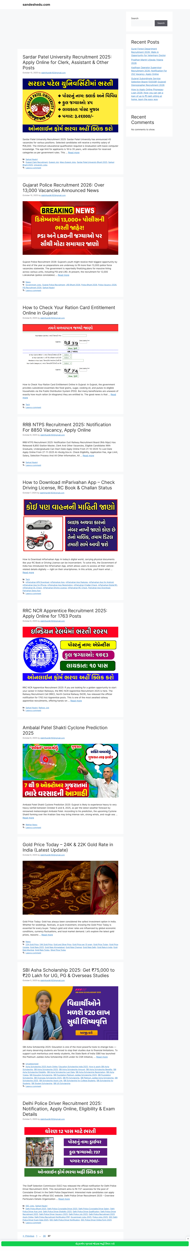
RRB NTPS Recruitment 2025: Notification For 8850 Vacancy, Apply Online (67, 427)
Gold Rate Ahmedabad (55, 947)
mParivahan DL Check (32, 588)
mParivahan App (57, 582)
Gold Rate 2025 (37, 947)
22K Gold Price (32, 944)
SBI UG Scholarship (61, 1083)
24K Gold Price (46, 944)
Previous (28, 1236)
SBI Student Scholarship (41, 1083)
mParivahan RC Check (77, 588)
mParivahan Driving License (55, 588)
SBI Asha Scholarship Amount (72, 1069)
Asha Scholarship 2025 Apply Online (42, 1066)
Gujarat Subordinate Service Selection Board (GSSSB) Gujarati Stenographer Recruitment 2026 (148, 81)
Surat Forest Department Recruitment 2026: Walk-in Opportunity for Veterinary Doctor (148, 52)
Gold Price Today (100, 944)
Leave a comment (33, 168)
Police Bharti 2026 (89, 285)
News (28, 282)
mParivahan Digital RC (107, 585)
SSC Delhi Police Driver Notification (65, 1220)
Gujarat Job (54, 162)
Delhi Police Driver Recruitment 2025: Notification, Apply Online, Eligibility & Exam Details (69, 1109)
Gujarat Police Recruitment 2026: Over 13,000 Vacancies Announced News (63, 187)
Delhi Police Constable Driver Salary (93, 1209)
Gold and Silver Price (62, 944)
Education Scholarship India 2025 (73, 1066)
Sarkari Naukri (32, 159)
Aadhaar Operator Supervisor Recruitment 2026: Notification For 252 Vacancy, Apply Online (149, 70)
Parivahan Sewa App (32, 590)
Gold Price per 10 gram (82, 944)
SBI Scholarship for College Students (79, 1080)
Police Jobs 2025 (100, 1217)
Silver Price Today (58, 950)
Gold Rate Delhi (89, 947)
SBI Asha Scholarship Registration (90, 1072)
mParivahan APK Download (37, 582)
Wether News (31, 825)
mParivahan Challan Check (85, 585)
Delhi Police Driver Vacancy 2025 (53, 1214)
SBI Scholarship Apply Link (50, 1080)
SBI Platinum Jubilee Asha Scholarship (97, 1078)
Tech (28, 404)
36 (44, 1236)
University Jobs (40, 165)
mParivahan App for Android (101, 582)
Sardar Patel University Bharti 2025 (92, 162)
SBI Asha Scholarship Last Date (61, 1072)
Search (134, 18)
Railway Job (44, 708)
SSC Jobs (30, 1206)
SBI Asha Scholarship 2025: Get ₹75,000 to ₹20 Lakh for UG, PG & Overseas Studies (69, 972)
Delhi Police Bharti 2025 (36, 1209)
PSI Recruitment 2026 (32, 287)
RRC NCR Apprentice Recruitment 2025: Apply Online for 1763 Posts (65, 613)
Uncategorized (32, 1064)
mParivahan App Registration (60, 585)
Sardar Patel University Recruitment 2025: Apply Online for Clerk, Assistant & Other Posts (67, 62)
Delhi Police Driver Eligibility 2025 (57, 1211)
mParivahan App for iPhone (34, 585)
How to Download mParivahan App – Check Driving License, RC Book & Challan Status (69, 484)
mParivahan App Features (77, 582)
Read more (73, 152)
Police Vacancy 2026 (107, 285)
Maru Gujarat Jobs (68, 162)
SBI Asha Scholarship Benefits (99, 1069)
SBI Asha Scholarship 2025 (46, 1069)
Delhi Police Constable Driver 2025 (62, 1209)
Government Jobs (33, 285)
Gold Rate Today (42, 950)
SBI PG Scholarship (71, 1078)
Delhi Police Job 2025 (78, 1214)
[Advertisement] (70, 30)
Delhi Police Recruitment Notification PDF (52, 1217)
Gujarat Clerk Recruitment (37, 162)
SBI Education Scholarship (40, 1075)
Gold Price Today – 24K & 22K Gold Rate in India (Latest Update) (68, 847)
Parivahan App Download (99, 588)
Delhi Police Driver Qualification (86, 1211)
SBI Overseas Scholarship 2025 (48, 1078)
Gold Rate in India (104, 947)
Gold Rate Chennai (74, 947)
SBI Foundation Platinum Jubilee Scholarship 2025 (75, 1075)
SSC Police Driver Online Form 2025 (96, 1220)
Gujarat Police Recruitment (53, 285)
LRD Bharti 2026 (73, 285)
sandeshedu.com (36, 4)
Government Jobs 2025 (81, 1217)
